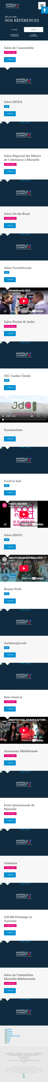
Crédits (8, 1070)
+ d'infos (10, 60)
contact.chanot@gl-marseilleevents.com (29, 1060)
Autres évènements (33, 35)
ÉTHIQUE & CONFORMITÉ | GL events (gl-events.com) (24, 1069)
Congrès (14, 29)
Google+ (24, 1062)
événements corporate (14, 35)
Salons (33, 29)
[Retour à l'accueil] (10, 6)
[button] (44, 10)
